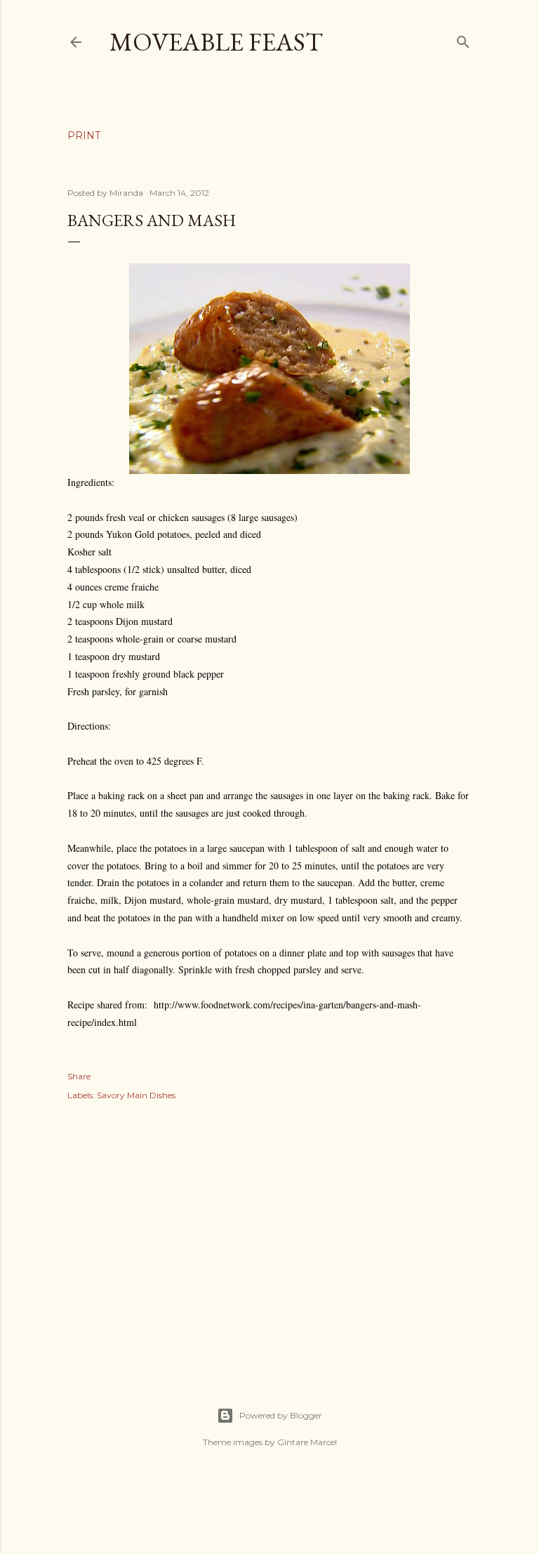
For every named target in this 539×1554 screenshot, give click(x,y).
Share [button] (79, 1076)
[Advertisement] (269, 1238)
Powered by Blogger (280, 1415)
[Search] (463, 39)
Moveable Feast (216, 41)
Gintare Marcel (307, 1442)
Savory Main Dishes (136, 1095)
